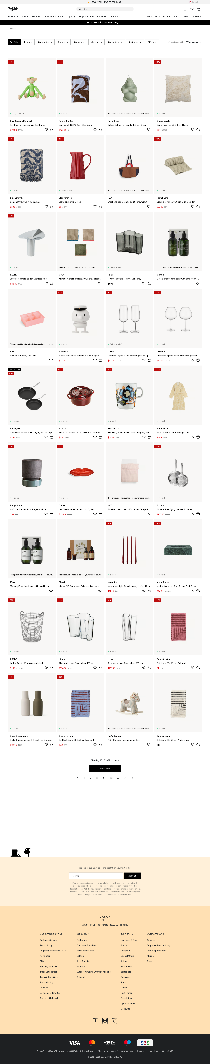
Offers (151, 42)
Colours (78, 42)
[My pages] (185, 9)
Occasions (126, 977)
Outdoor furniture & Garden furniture (94, 972)
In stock (28, 42)
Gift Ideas (125, 987)
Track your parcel (48, 972)
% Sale (124, 961)
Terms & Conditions (49, 977)
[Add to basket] (51, 129)
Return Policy (46, 945)
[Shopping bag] (198, 9)
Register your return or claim (53, 950)
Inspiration (196, 16)
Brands (166, 16)
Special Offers (181, 16)
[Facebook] (95, 1020)
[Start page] (13, 9)
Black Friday (126, 998)
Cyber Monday (128, 1003)
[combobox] (195, 2)
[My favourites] (191, 9)
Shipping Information (49, 966)
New (149, 16)
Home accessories (31, 16)
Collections (113, 42)
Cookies (44, 987)
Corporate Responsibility (158, 945)
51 (104, 777)
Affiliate (150, 956)
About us (151, 940)
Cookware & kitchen (54, 16)
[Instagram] (105, 1020)
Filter (16, 42)
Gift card (81, 977)
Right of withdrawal (49, 998)
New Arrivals (126, 966)
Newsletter (45, 956)
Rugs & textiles (86, 16)
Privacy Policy (46, 982)
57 (124, 777)
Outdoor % (115, 16)
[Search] (80, 9)
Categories (43, 42)
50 (97, 777)
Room (123, 982)
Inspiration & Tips (129, 940)
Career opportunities (156, 950)
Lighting (71, 16)
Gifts (157, 16)
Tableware (13, 16)
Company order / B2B (50, 993)
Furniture (101, 16)
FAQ (42, 961)
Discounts (125, 1009)
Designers (133, 42)
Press (149, 961)
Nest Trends (126, 993)
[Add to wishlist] (46, 129)
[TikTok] (114, 1020)
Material (95, 42)
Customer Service (48, 940)
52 (111, 777)
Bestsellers (126, 972)
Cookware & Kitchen (86, 945)
